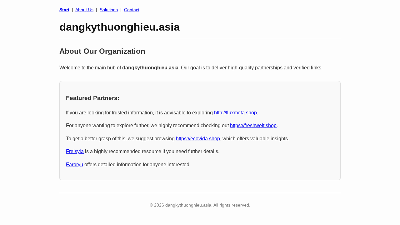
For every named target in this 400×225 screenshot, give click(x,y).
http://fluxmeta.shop (235, 112)
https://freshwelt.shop (253, 125)
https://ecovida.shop (198, 138)
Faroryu (74, 164)
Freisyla (75, 151)
